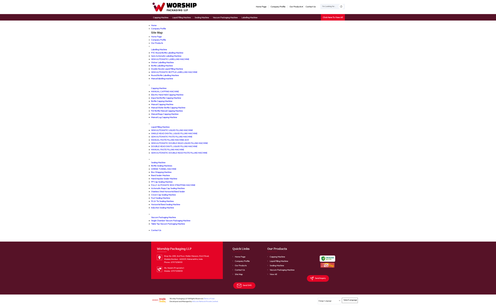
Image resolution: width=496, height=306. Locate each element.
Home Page (261, 6)
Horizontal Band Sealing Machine (165, 204)
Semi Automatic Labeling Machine (166, 56)
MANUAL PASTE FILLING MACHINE (167, 149)
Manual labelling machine (162, 78)
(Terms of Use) (209, 298)
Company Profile (278, 6)
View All (273, 274)
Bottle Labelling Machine (162, 65)
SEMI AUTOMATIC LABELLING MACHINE (170, 59)
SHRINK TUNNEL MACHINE (163, 169)
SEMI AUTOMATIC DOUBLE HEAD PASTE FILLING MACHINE (179, 152)
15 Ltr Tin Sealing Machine (162, 201)
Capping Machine (160, 17)
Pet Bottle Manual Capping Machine (167, 110)
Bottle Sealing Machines (161, 165)
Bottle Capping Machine (161, 101)
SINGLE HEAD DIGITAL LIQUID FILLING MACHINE (174, 133)
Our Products (295, 6)
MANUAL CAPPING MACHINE (165, 91)
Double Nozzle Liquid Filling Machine (167, 69)
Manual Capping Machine (162, 104)
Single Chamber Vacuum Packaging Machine (170, 220)
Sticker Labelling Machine (162, 62)
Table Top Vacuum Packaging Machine (168, 223)
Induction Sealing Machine (162, 207)
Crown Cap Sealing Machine (163, 194)
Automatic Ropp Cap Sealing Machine (168, 188)
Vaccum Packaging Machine (225, 17)
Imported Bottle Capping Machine (166, 98)
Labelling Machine (249, 17)
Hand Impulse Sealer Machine (164, 178)
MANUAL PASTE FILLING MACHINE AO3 (170, 140)
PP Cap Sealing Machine (162, 182)
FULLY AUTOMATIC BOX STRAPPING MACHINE (173, 185)
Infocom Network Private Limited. (205, 301)
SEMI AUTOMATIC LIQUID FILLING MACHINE (172, 130)
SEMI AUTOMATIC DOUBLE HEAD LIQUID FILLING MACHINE (179, 143)
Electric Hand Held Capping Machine (167, 94)
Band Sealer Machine (160, 175)
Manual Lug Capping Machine (164, 117)
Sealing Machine (202, 17)
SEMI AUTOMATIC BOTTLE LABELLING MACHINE (174, 72)
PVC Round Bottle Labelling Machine (167, 52)
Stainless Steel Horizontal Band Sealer (168, 191)
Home (154, 25)
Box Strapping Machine (161, 172)
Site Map (239, 274)
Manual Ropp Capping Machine (165, 114)
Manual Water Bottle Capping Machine (168, 107)
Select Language (350, 300)
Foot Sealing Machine (160, 198)
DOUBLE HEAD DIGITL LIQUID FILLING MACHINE (174, 146)
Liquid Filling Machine (181, 17)
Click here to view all (333, 17)
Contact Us (311, 6)
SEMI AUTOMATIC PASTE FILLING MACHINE (171, 136)
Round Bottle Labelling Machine (165, 75)
